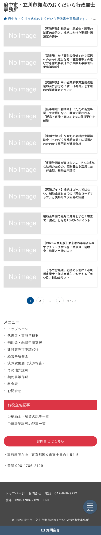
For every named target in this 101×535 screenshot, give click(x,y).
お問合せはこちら (50, 441)
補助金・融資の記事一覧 (30, 416)
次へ (70, 300)
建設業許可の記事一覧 (28, 424)
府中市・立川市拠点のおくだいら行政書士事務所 (49, 7)
